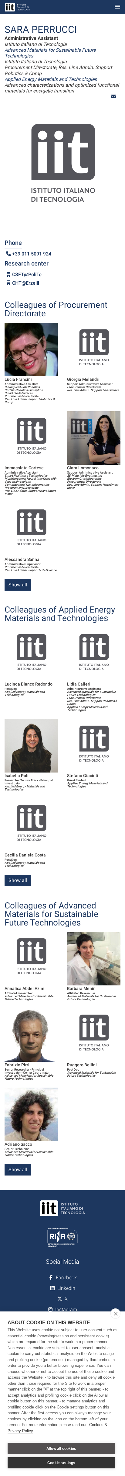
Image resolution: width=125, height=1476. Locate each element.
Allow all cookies (61, 1448)
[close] (115, 1313)
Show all (17, 585)
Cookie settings (61, 1463)
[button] (113, 96)
